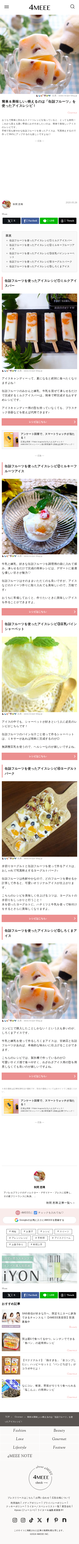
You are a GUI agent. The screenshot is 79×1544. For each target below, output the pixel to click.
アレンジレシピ (20, 1238)
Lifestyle (19, 1447)
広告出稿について (61, 1497)
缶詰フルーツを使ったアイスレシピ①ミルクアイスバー (40, 240)
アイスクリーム (63, 1238)
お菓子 (29, 1231)
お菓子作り (17, 1244)
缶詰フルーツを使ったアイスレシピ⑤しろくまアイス (39, 266)
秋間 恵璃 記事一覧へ (59, 1202)
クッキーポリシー (15, 1506)
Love (20, 1439)
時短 (14, 1231)
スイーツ (64, 1231)
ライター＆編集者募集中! (50, 1510)
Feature (59, 1447)
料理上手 (37, 1244)
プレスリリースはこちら (20, 1497)
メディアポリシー (31, 1503)
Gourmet (59, 1439)
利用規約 (15, 1503)
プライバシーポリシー (55, 1503)
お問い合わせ (42, 1497)
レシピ (46, 1231)
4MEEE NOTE (19, 1456)
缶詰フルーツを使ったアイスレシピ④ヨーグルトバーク (40, 261)
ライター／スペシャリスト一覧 (43, 1506)
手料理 (41, 1238)
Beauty (59, 1431)
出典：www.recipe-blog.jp (64, 95)
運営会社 (66, 1506)
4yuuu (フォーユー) (24, 1510)
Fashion (19, 1431)
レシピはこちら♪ (38, 421)
